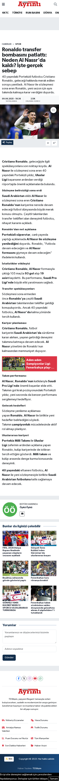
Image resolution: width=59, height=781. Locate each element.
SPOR (18, 44)
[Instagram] (29, 678)
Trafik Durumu (41, 727)
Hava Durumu (41, 720)
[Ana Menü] (3, 4)
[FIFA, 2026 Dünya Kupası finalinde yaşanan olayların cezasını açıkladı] (15, 538)
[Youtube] (35, 678)
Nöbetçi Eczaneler (15, 720)
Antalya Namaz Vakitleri (11, 729)
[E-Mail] (22, 513)
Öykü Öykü (26, 507)
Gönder (9, 657)
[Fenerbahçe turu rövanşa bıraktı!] (44, 568)
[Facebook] (18, 678)
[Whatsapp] (40, 678)
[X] (24, 678)
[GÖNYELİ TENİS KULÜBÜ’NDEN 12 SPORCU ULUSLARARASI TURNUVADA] (15, 593)
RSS (10, 759)
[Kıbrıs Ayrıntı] (29, 4)
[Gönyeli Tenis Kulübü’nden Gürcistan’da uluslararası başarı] (44, 538)
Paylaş (9, 142)
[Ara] (55, 4)
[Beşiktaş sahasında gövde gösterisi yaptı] (15, 568)
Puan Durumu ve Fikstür (16, 738)
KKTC (5, 12)
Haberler (6, 44)
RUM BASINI (33, 12)
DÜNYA (47, 12)
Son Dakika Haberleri (15, 746)
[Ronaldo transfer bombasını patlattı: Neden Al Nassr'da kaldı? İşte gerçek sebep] (29, 121)
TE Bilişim (37, 768)
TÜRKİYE (17, 12)
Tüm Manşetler (41, 738)
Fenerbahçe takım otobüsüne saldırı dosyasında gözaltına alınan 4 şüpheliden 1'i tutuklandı (43, 608)
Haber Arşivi (41, 746)
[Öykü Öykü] (10, 509)
